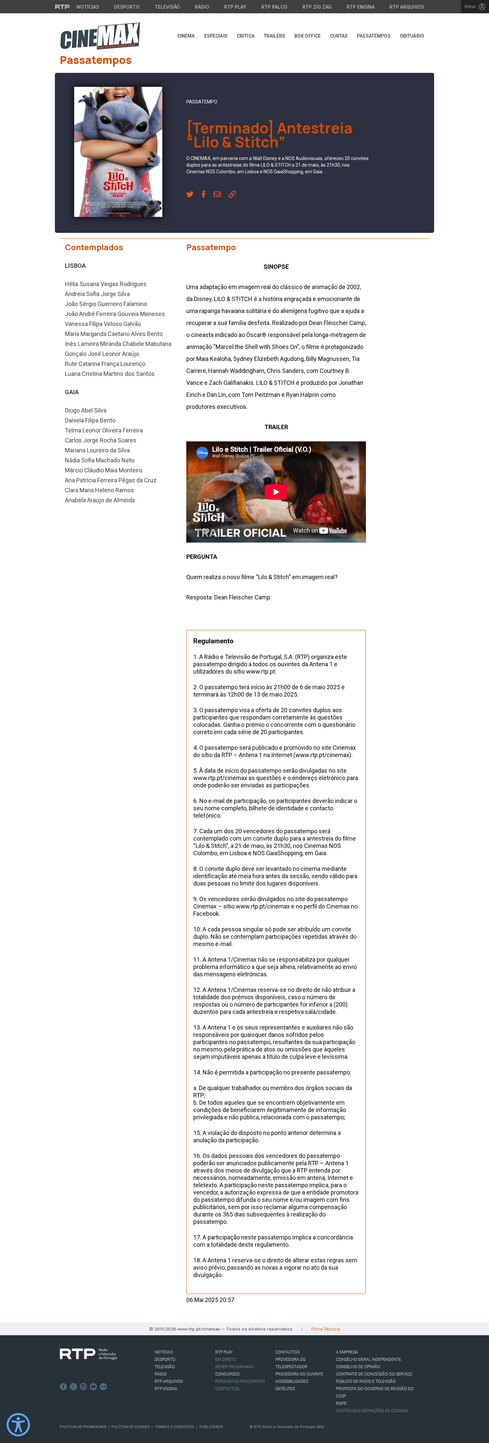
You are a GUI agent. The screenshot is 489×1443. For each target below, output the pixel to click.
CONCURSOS (227, 1374)
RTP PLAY (224, 1352)
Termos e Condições (174, 1427)
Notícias (88, 7)
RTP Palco (274, 7)
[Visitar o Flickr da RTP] (103, 1386)
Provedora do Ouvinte (299, 1374)
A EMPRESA (347, 1352)
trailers (274, 36)
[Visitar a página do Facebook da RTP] (63, 1386)
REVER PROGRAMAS (234, 1366)
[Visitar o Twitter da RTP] (73, 1386)
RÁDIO (161, 1374)
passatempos (374, 36)
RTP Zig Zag (317, 7)
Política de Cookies (130, 1427)
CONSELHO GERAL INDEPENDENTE (368, 1359)
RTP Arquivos (407, 7)
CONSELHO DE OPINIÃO (358, 1366)
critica (245, 36)
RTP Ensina (361, 7)
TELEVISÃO (165, 1366)
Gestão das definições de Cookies (372, 1410)
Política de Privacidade (83, 1427)
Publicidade (211, 1427)
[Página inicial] (100, 36)
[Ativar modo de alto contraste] (18, 1424)
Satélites (285, 1388)
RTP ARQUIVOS (169, 1381)
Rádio (202, 7)
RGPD (341, 1403)
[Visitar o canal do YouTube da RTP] (93, 1386)
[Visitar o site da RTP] (62, 6)
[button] (193, 195)
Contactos (227, 1388)
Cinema (186, 36)
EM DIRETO (225, 1359)
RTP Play (235, 7)
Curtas (339, 36)
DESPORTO (165, 1359)
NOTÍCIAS (164, 1352)
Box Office (307, 36)
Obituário (412, 36)
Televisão (167, 7)
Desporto (127, 7)
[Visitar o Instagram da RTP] (83, 1386)
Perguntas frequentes (240, 1381)
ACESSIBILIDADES (291, 1381)
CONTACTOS (287, 1352)
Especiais (216, 36)
